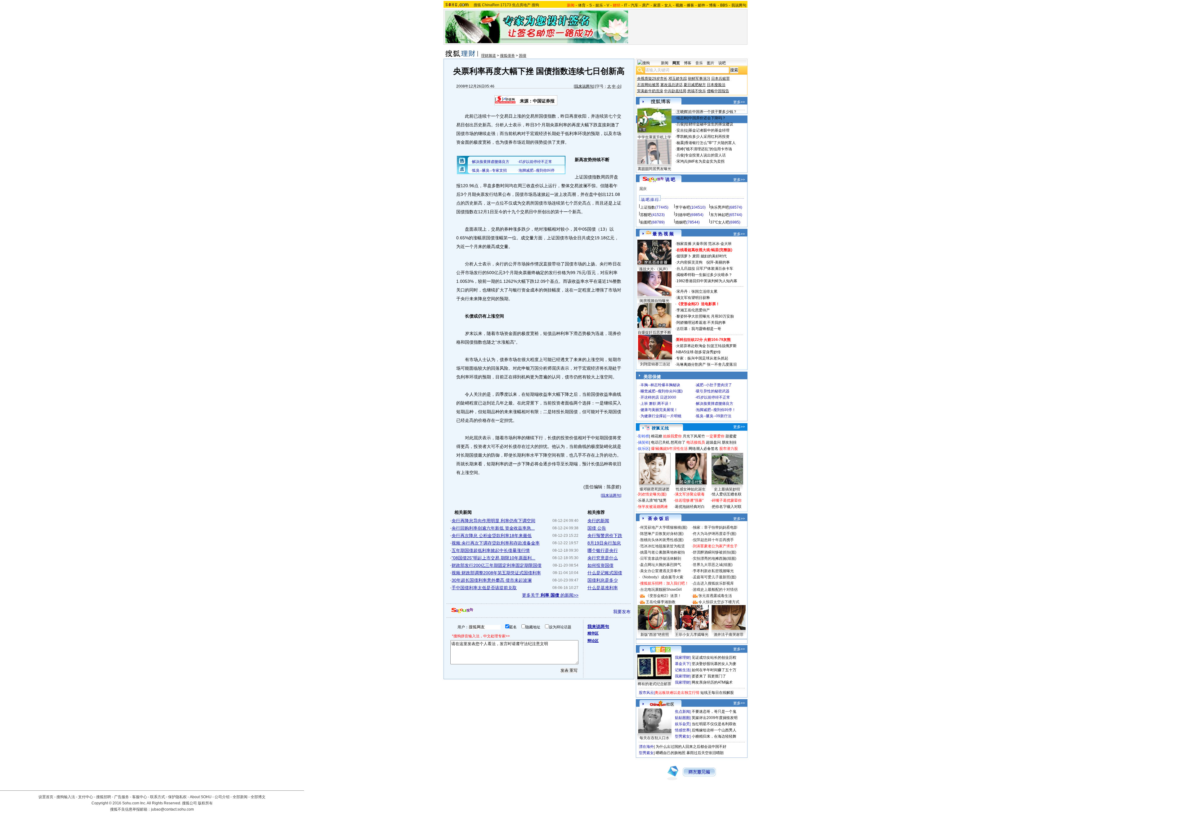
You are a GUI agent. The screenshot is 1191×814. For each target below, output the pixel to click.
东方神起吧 (719, 215)
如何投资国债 (600, 565)
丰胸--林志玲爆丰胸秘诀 (660, 385)
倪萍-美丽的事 (718, 262)
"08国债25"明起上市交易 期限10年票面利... (493, 557)
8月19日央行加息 (604, 542)
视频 (679, 5)
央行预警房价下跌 (604, 535)
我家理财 (682, 657)
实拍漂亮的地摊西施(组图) (714, 558)
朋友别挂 (729, 442)
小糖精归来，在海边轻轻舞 (714, 736)
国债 (522, 55)
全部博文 (258, 797)
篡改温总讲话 (671, 85)
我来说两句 (584, 86)
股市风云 (646, 692)
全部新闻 (240, 797)
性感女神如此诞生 (691, 489)
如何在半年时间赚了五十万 (714, 670)
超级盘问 (713, 442)
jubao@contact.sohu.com (172, 809)
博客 (712, 5)
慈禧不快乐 (696, 91)
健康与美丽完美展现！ (659, 410)
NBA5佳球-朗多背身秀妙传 (698, 352)
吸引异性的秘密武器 (712, 391)
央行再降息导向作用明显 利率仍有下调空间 (493, 520)
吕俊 (680, 124)
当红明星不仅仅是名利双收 (714, 724)
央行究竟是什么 (602, 557)
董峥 (680, 149)
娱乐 (599, 5)
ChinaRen (490, 5)
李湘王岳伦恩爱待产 (693, 310)
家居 (657, 5)
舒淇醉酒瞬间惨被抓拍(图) (714, 552)
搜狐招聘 (103, 797)
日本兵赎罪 (720, 78)
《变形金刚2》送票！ (663, 596)
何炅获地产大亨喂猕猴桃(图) (663, 527)
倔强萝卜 (683, 256)
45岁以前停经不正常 (713, 397)
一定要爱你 (715, 436)
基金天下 (682, 664)
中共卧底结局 (675, 91)
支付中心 (85, 797)
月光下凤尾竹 (694, 436)
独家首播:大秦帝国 (691, 244)
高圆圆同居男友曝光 (654, 169)
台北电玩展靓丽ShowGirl (661, 589)
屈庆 (643, 189)
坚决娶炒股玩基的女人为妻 (714, 664)
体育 (582, 5)
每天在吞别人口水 (654, 738)
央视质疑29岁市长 (652, 78)
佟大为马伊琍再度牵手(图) (714, 533)
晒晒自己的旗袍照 (670, 753)
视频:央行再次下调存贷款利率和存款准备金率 (496, 542)
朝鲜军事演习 (699, 78)
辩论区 (593, 641)
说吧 (722, 63)
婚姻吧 (680, 222)
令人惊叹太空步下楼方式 (718, 602)
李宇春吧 (682, 207)
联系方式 (157, 797)
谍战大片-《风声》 (654, 269)
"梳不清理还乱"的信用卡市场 (708, 149)
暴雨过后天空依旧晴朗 (705, 753)
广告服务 (121, 797)
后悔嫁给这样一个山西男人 (714, 730)
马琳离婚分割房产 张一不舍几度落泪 (706, 364)
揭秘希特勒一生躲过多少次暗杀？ (704, 275)
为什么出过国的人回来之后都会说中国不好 (691, 746)
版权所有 (205, 803)
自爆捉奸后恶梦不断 (654, 332)
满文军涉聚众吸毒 (690, 494)
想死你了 (678, 442)
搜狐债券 (507, 55)
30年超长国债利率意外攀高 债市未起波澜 (492, 580)
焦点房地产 (521, 5)
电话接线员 (695, 442)
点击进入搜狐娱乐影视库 (713, 583)
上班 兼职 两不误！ (656, 403)
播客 (690, 5)
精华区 (593, 633)
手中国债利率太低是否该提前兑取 (484, 587)
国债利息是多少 (602, 580)
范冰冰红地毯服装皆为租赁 (662, 546)
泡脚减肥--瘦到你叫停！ (716, 410)
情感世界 (682, 730)
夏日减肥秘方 (695, 85)
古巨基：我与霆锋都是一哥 (698, 329)
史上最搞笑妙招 (727, 489)
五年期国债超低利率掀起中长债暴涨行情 (491, 550)
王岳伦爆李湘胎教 (661, 602)
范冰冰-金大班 (720, 244)
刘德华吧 (682, 215)
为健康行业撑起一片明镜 (660, 416)
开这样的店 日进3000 (658, 397)
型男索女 (682, 736)
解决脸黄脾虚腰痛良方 (714, 403)
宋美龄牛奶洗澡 (650, 91)
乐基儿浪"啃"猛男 (652, 500)
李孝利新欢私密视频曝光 (713, 571)
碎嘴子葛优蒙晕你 (727, 500)
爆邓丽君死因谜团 (654, 489)
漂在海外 (646, 746)
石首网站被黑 (648, 85)
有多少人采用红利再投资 (709, 136)
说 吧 (670, 179)
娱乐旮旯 (682, 724)
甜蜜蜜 (731, 436)
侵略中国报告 (718, 91)
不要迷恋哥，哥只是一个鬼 (714, 711)
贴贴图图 (682, 718)
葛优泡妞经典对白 (690, 506)
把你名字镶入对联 (727, 506)
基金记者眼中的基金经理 (709, 130)
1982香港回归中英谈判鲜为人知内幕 (706, 281)
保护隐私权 (177, 797)
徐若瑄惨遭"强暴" (689, 500)
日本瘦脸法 (716, 85)
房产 (645, 5)
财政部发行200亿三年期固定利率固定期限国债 (497, 565)
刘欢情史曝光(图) (652, 494)
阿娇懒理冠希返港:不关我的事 (701, 322)
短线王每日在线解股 (717, 692)
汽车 (634, 5)
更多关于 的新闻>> (550, 595)
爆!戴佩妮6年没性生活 (669, 448)
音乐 (699, 63)
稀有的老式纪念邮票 (654, 684)
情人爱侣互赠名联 (727, 494)
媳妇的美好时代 (714, 256)
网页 (676, 63)
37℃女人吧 (719, 222)
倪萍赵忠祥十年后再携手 (713, 540)
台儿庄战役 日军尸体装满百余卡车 (704, 268)
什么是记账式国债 (604, 572)
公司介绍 (222, 797)
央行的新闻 (598, 520)
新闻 (664, 63)
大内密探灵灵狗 (689, 262)
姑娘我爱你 (672, 436)
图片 (710, 63)
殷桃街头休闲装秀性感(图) (662, 540)
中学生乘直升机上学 (654, 137)
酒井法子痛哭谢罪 (728, 634)
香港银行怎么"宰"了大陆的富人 (710, 143)
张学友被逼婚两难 (653, 506)
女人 (668, 5)
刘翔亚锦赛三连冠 (655, 364)
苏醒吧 (645, 215)
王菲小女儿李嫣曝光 (691, 634)
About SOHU (201, 797)
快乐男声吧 (719, 207)
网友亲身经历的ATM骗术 (712, 682)
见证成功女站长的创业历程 (714, 657)
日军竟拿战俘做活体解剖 (660, 558)
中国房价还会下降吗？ (707, 118)
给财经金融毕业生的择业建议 (709, 124)
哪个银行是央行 (602, 550)
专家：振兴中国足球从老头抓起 (702, 358)
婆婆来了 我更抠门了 (709, 676)
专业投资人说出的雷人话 (705, 155)
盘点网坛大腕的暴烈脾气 (660, 565)
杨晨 (680, 143)
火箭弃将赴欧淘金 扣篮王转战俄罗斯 (706, 346)
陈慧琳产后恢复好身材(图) (662, 533)
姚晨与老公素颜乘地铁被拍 (662, 552)
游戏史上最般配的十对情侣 (715, 589)
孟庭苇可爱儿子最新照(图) (714, 577)
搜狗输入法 (65, 797)
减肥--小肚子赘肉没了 (714, 385)
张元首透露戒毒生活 (715, 596)
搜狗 (535, 5)
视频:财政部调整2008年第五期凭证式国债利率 (496, 572)
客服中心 (139, 797)
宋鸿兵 (682, 161)
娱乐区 (643, 448)
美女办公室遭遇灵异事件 (660, 571)
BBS (724, 5)
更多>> (739, 102)
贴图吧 (645, 222)
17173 (505, 5)
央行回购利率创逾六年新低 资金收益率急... (493, 528)
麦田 (696, 256)
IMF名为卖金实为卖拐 (707, 161)
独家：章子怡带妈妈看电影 (715, 527)
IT (625, 5)
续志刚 (682, 118)
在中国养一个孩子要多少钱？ (713, 112)
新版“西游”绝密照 (654, 634)
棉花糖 (656, 436)
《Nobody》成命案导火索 (661, 577)
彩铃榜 (643, 436)
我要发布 (622, 611)
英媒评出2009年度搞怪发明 (715, 718)
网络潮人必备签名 (703, 448)
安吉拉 (682, 130)
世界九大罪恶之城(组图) (713, 565)
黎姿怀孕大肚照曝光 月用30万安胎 (705, 316)
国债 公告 (596, 528)
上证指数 (647, 207)
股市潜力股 (728, 448)
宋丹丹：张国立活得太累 (696, 291)
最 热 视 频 (663, 233)
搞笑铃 (643, 442)
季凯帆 (682, 136)
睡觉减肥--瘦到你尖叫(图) (661, 391)
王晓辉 (682, 112)
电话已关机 (660, 442)
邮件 (701, 5)
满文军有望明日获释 (693, 298)
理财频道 (488, 55)
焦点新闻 (682, 711)
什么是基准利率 (602, 587)
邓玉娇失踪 (677, 78)
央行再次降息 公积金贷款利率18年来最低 (492, 535)
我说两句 (738, 5)
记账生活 (682, 670)
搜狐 (477, 5)
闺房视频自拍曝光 (654, 301)
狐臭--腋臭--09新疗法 (713, 416)
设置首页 (45, 797)
